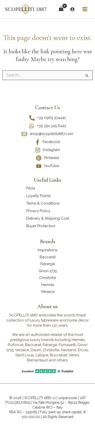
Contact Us (47, 107)
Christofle (47, 278)
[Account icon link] (72, 9)
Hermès (47, 285)
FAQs (30, 188)
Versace (48, 291)
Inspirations (47, 250)
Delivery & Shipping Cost (47, 218)
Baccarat (48, 257)
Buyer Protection (40, 226)
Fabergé (47, 264)
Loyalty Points (38, 196)
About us (47, 306)
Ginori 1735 (47, 271)
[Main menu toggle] (84, 9)
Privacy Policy (38, 211)
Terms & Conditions (42, 203)
